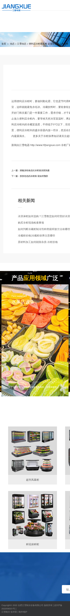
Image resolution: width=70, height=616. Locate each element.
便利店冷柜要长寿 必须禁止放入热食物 (48, 43)
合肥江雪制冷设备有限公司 (30, 605)
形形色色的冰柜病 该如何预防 (34, 175)
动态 (12, 43)
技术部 (14, 611)
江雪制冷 (5, 611)
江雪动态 (21, 43)
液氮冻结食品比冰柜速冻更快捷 (34, 170)
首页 (3, 43)
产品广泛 (35, 277)
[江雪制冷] (16, 6)
